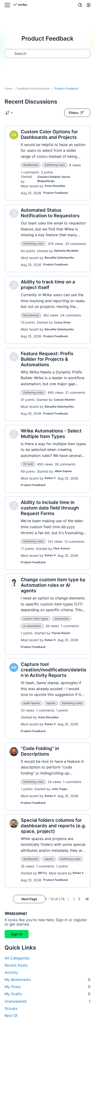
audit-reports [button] (31, 703)
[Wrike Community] (21, 5)
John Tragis (59, 789)
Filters (74, 113)
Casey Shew (62, 322)
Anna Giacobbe (55, 186)
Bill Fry (42, 873)
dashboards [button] (30, 165)
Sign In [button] (17, 934)
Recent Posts (16, 965)
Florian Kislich (61, 633)
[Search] (80, 5)
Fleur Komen (61, 548)
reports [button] (50, 703)
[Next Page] (79, 899)
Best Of (11, 1015)
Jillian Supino (63, 471)
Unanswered (47, 1001)
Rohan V (50, 478)
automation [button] (61, 618)
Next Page (29, 899)
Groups (11, 1008)
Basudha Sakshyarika (59, 257)
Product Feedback (55, 192)
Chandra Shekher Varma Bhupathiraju (53, 179)
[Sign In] (88, 5)
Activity (11, 972)
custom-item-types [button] (35, 618)
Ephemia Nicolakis (66, 250)
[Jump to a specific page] (86, 899)
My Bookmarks (47, 979)
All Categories (17, 958)
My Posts (47, 986)
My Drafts (47, 994)
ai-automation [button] (32, 626)
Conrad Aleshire (64, 399)
